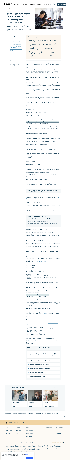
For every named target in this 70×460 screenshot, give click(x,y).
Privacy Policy (27, 454)
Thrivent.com (19, 449)
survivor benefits (34, 89)
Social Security (18, 8)
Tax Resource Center (20, 442)
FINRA (22, 446)
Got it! (30, 457)
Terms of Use (29, 442)
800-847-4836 (58, 433)
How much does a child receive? (15, 44)
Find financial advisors (62, 4)
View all (55, 387)
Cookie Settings (8, 442)
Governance (15, 442)
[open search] (51, 5)
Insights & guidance (11, 8)
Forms (12, 442)
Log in (55, 4)
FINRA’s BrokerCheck (24, 449)
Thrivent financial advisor (32, 340)
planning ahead (45, 313)
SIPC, (25, 446)
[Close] (33, 453)
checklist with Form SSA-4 (43, 281)
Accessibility (25, 442)
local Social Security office (40, 261)
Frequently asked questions (15, 53)
